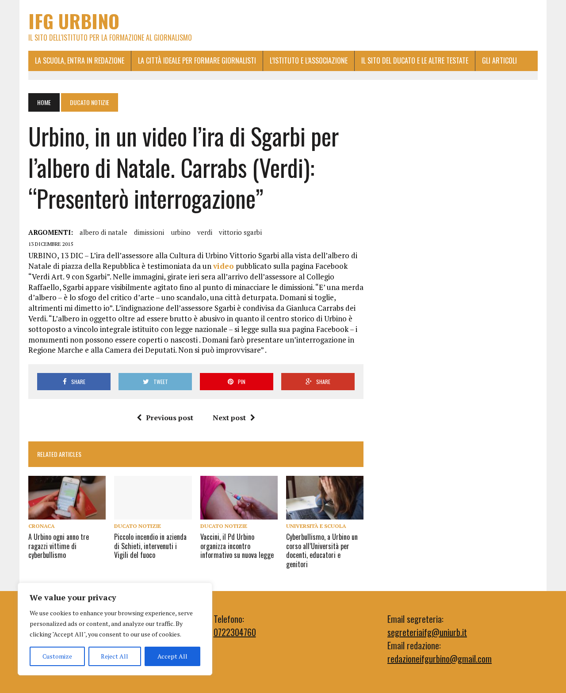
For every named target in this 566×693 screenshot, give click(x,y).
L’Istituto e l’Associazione (309, 60)
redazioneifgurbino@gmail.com (439, 658)
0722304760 (235, 632)
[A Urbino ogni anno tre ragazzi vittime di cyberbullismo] (67, 513)
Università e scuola (316, 526)
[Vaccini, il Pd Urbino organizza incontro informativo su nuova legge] (239, 513)
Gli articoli (499, 60)
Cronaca (41, 526)
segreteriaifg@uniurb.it (427, 632)
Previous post (169, 417)
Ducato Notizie (137, 526)
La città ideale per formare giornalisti (197, 60)
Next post (229, 417)
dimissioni (149, 232)
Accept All (172, 656)
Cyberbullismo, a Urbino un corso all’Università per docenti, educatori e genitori (322, 550)
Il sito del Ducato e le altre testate (414, 60)
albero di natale (103, 232)
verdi (204, 232)
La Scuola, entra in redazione (79, 60)
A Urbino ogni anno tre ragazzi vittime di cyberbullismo (58, 546)
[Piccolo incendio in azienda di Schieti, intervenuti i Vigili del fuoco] (152, 513)
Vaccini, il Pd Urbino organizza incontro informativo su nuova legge (237, 546)
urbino (181, 232)
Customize (57, 656)
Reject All (114, 656)
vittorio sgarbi (240, 232)
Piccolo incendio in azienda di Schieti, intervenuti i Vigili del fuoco (150, 546)
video (223, 266)
